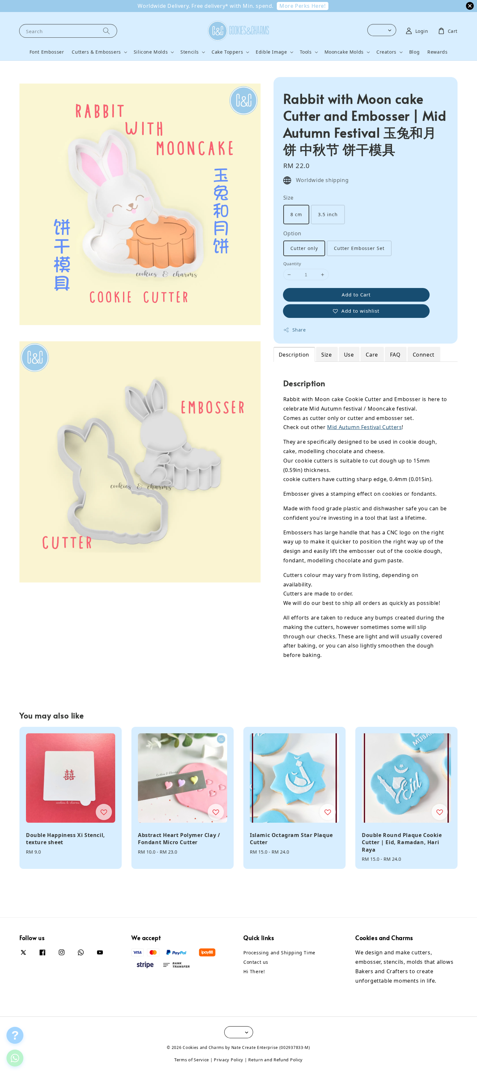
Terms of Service (191, 1060)
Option (292, 233)
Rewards (437, 52)
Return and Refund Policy (275, 1060)
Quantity (292, 264)
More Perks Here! (302, 5)
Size (288, 197)
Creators (386, 52)
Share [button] (299, 330)
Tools (306, 52)
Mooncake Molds (344, 52)
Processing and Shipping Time (279, 953)
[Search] (106, 30)
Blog (414, 52)
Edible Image (271, 52)
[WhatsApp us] (14, 1058)
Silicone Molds (151, 52)
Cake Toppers (227, 52)
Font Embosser (47, 52)
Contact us (255, 962)
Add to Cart (356, 294)
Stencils (189, 52)
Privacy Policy (228, 1060)
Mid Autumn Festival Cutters (364, 427)
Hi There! (254, 971)
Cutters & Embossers (96, 52)
